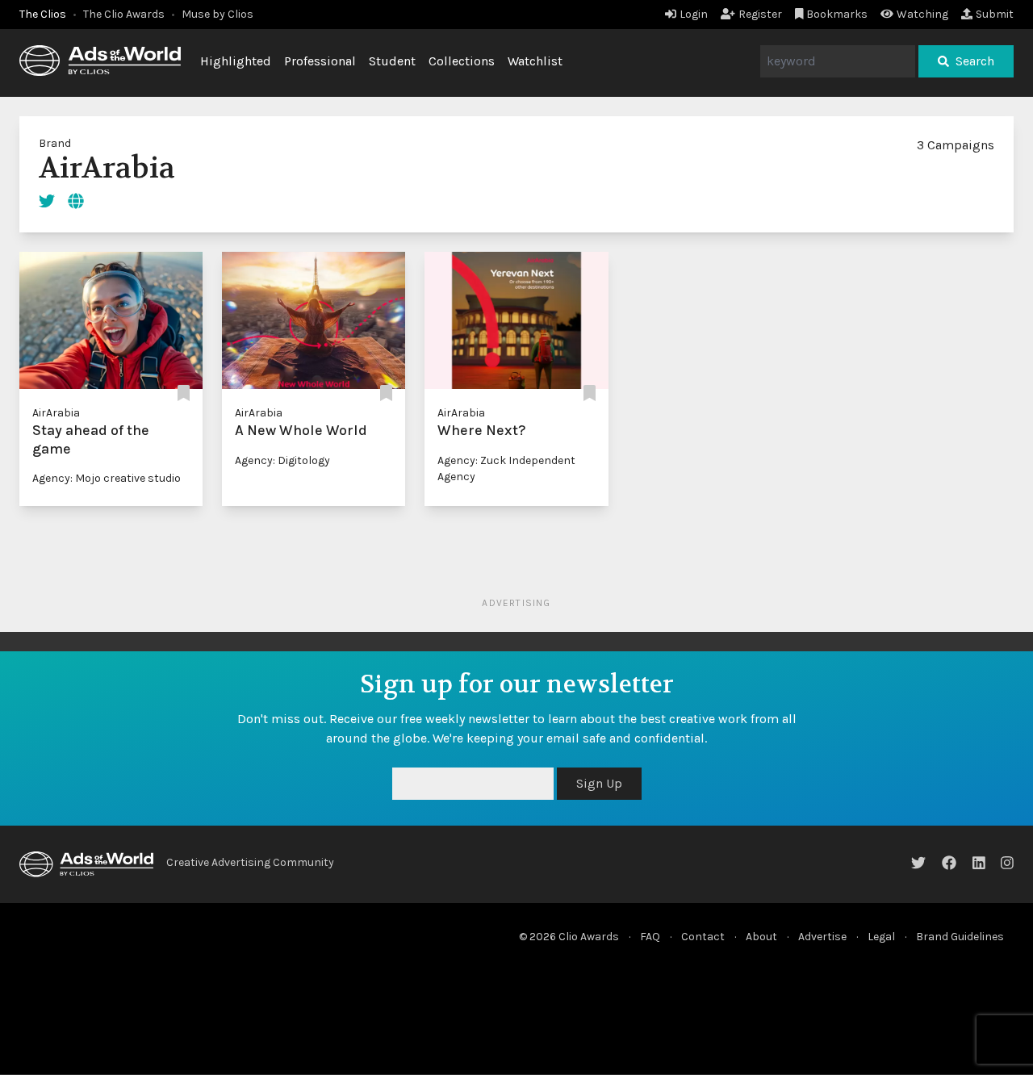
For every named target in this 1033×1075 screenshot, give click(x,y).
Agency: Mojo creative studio (106, 478)
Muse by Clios (217, 14)
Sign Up (599, 783)
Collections (462, 61)
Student (392, 61)
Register (760, 14)
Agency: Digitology (282, 460)
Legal (881, 936)
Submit (995, 14)
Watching (922, 14)
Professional (320, 61)
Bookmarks (837, 14)
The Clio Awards (124, 14)
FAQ (650, 936)
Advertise (822, 936)
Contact (703, 936)
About (761, 936)
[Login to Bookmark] (184, 393)
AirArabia (56, 413)
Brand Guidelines (960, 936)
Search (975, 61)
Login (694, 14)
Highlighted (235, 61)
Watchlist (535, 61)
